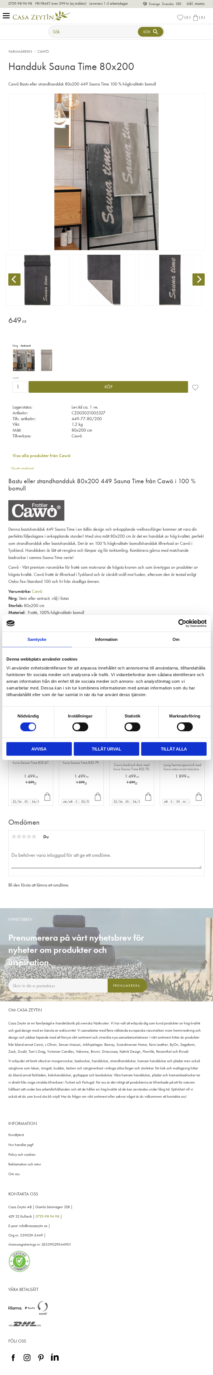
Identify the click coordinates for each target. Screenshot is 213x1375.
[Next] (198, 279)
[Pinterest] (41, 1361)
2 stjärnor (18, 836)
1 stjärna (13, 836)
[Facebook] (13, 1361)
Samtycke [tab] (36, 639)
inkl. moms (196, 3)
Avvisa (39, 748)
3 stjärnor (23, 836)
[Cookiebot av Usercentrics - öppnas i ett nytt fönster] (182, 623)
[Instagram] (27, 1361)
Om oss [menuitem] (14, 1174)
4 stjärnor (28, 836)
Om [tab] (176, 639)
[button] (7, 16)
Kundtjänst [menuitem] (16, 1134)
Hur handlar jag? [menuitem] (21, 1144)
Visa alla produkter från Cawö (41, 456)
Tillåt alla (174, 748)
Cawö (37, 591)
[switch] (80, 726)
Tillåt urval (106, 748)
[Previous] (14, 279)
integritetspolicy (78, 998)
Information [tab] (106, 639)
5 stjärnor (33, 836)
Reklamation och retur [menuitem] (24, 1164)
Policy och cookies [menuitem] (22, 1154)
